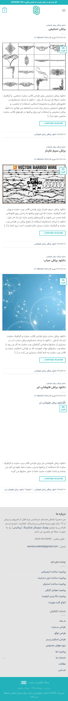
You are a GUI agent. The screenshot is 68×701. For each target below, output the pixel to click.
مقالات (62, 664)
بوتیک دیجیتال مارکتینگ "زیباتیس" (30, 527)
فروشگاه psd (37, 688)
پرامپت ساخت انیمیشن (53, 572)
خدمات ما (61, 658)
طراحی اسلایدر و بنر (56, 639)
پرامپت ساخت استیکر (54, 584)
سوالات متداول (24, 688)
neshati (40, 38)
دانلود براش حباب (55, 260)
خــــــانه (62, 621)
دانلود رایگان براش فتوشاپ (56, 25)
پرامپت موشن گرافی (55, 590)
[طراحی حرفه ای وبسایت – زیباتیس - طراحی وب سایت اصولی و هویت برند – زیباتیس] (34, 10)
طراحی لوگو (60, 633)
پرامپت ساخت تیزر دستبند (52, 578)
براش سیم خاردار (55, 151)
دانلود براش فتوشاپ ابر (51, 387)
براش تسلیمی (57, 29)
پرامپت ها (61, 651)
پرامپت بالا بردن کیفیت (54, 596)
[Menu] (64, 10)
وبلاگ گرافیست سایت (39, 682)
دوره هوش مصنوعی (56, 645)
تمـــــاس (62, 670)
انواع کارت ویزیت (57, 602)
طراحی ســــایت (58, 627)
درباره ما (47, 688)
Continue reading (52, 123)
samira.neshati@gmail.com (42, 546)
